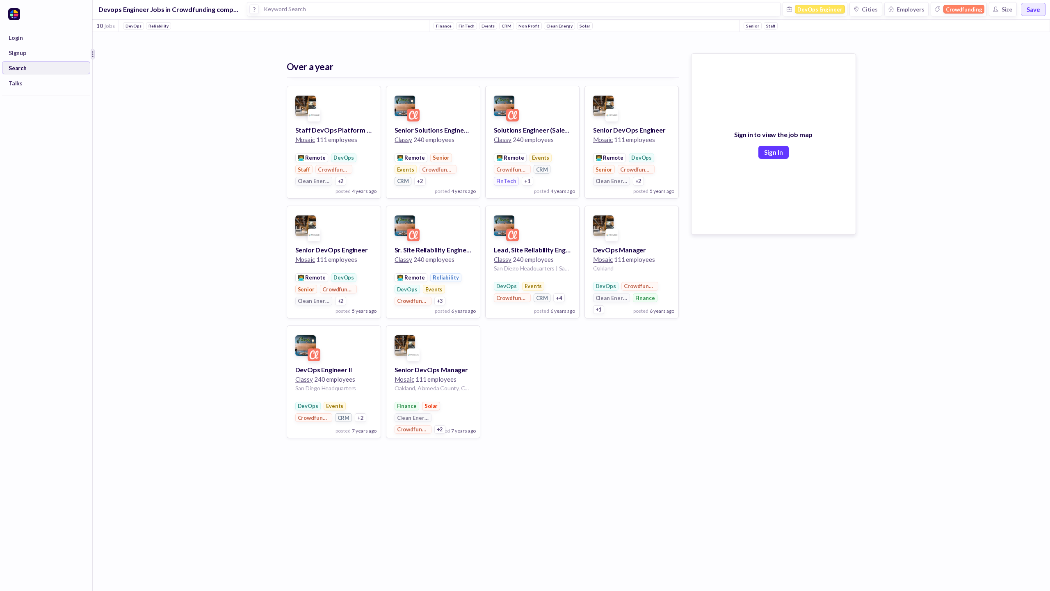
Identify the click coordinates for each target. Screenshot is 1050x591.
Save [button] (1033, 9)
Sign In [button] (773, 152)
